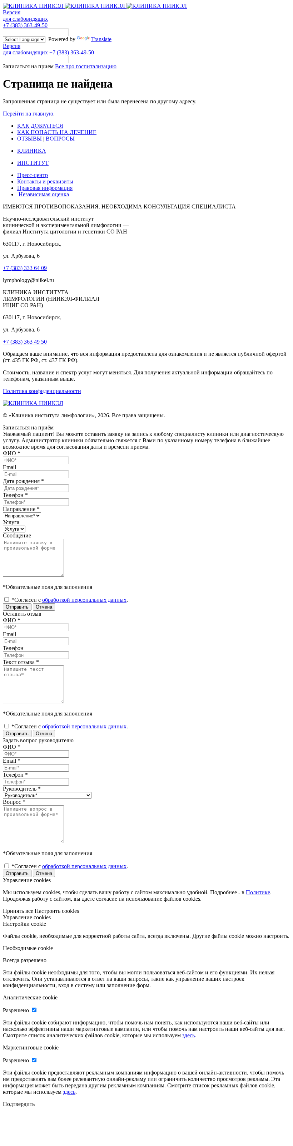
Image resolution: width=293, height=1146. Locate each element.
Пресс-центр (32, 175)
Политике (258, 892)
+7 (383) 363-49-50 (25, 25)
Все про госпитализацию (85, 66)
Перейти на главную (28, 113)
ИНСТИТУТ (33, 163)
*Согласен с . (69, 600)
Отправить (17, 607)
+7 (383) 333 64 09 (25, 268)
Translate (101, 39)
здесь (188, 1035)
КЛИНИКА (31, 151)
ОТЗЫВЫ (29, 139)
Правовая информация (45, 188)
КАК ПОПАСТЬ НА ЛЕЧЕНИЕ (56, 132)
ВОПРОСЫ (60, 139)
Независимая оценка (44, 194)
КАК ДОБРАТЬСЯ (40, 126)
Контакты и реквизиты (45, 181)
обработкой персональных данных (84, 600)
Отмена (44, 607)
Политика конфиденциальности (42, 391)
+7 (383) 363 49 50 (25, 342)
